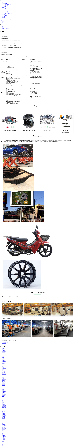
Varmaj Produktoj (5, 342)
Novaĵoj (3, 16)
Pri (2, 2)
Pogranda (6, 8)
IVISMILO (6, 15)
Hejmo (3, 21)
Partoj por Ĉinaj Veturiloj (11, 10)
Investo (3, 14)
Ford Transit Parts (9, 9)
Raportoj (5, 6)
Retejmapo (4, 343)
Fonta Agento (6, 12)
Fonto (3, 7)
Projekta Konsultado (7, 4)
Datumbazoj (6, 5)
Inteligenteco (4, 3)
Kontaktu (3, 17)
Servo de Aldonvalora (8, 13)
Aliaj (7, 11)
